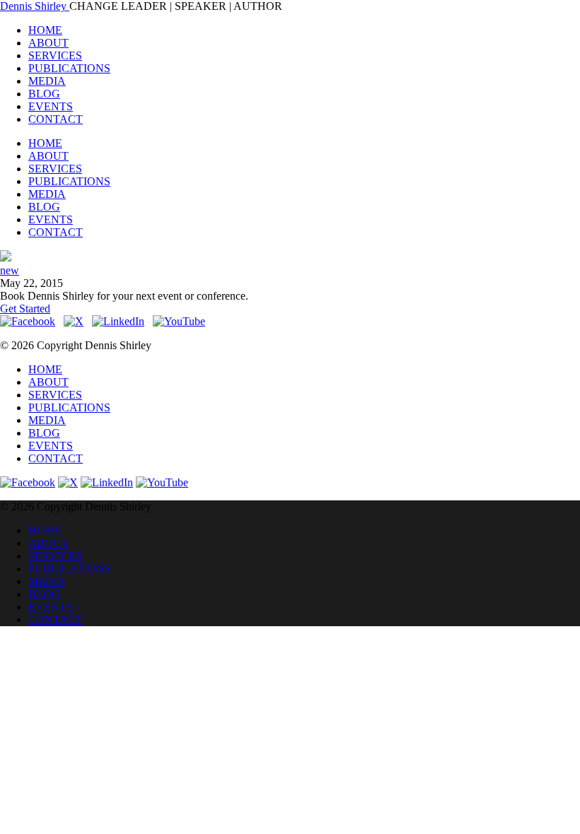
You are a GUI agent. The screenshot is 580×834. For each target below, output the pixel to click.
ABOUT (48, 43)
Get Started (25, 309)
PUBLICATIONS (69, 68)
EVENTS (50, 106)
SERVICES (55, 55)
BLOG (44, 94)
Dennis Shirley (34, 6)
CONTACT (55, 119)
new (9, 270)
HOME (45, 30)
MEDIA (47, 81)
